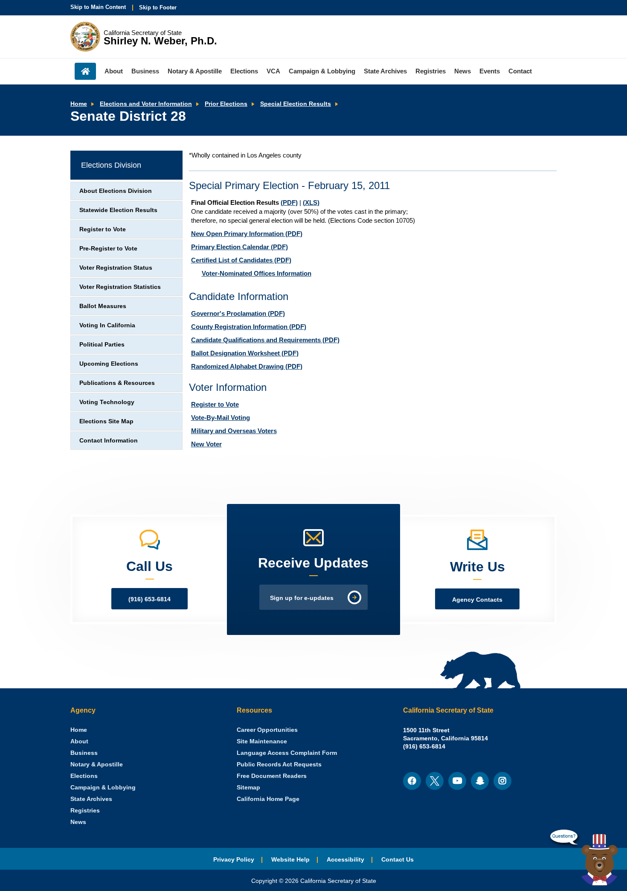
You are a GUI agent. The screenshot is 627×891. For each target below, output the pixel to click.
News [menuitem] (462, 71)
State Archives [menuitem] (385, 71)
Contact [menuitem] (520, 71)
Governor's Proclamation (238, 313)
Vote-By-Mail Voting (220, 417)
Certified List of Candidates (241, 260)
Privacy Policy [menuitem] (233, 859)
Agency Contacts (477, 600)
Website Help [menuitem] (290, 859)
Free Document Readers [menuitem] (272, 776)
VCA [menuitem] (273, 71)
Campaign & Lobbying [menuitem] (322, 71)
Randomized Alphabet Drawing (246, 366)
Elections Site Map (106, 421)
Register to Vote (215, 404)
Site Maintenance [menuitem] (262, 741)
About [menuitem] (113, 71)
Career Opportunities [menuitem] (267, 730)
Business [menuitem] (145, 71)
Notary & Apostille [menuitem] (195, 71)
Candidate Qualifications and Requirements (265, 340)
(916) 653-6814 (149, 599)
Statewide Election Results (118, 210)
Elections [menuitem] (244, 71)
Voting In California (107, 325)
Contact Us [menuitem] (397, 859)
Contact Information (108, 440)
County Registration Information (248, 326)
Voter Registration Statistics (120, 287)
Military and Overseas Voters (234, 430)
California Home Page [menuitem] (268, 799)
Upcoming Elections (108, 364)
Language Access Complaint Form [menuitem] (287, 753)
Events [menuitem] (489, 71)
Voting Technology (106, 402)
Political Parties (102, 344)
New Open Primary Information (246, 233)
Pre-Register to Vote (108, 248)
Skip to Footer (158, 7)
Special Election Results (295, 104)
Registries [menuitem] (430, 71)
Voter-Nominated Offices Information (256, 273)
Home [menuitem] (85, 71)
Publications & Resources (117, 383)
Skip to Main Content (98, 7)
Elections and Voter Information (146, 104)
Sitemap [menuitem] (248, 787)
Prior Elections (226, 104)
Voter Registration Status (115, 268)
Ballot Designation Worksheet (245, 353)
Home (78, 104)
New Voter (206, 444)
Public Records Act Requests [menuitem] (279, 764)
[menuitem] (78, 730)
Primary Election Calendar (239, 246)
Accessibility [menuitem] (345, 859)
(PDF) (289, 202)
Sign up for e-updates (302, 598)
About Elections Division (115, 191)
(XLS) (311, 202)
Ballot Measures (102, 306)
